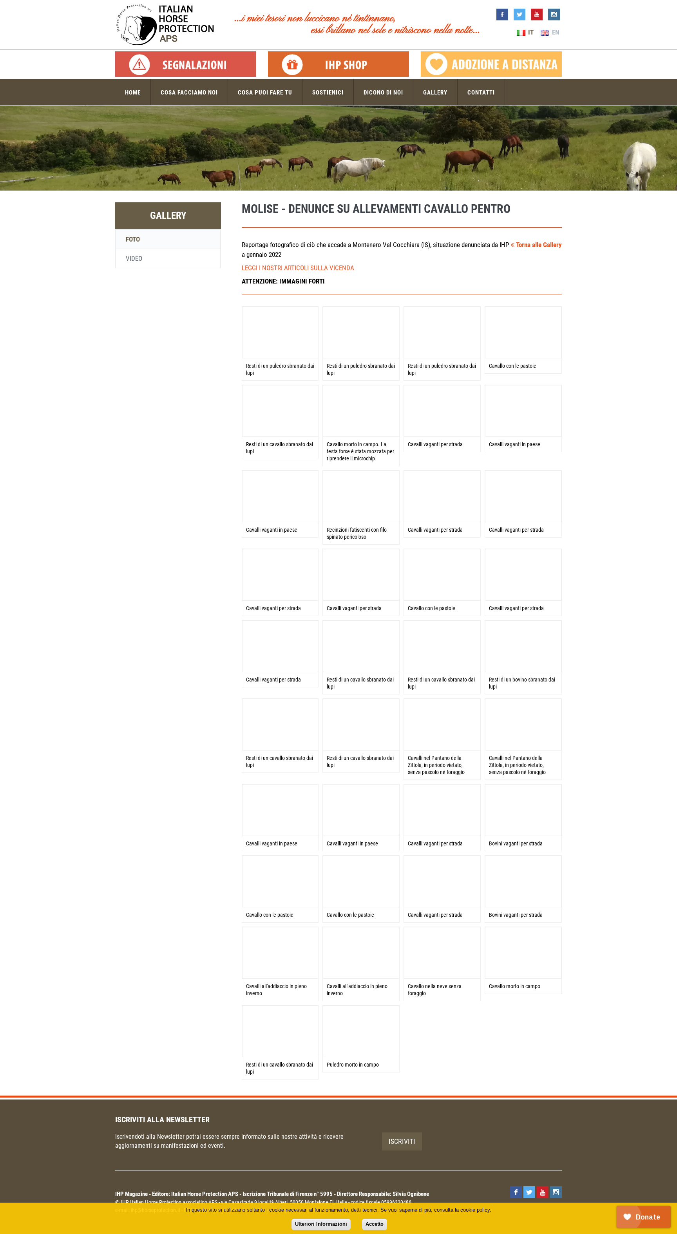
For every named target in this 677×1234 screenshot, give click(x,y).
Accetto (375, 1224)
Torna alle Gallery (538, 245)
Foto (133, 239)
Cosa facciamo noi (189, 92)
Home (133, 92)
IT (530, 32)
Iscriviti (402, 1141)
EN (554, 32)
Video (134, 258)
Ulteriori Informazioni (321, 1224)
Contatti (481, 92)
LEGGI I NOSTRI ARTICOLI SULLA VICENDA (298, 268)
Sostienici (328, 92)
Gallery (435, 92)
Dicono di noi (383, 92)
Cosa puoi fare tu (265, 92)
